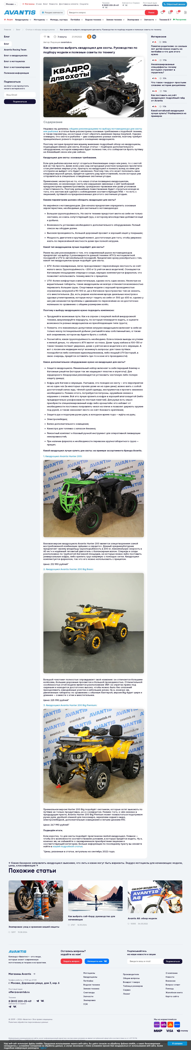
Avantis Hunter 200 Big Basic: (77, 569)
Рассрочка (181, 19)
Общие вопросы (131, 978)
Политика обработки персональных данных (28, 1022)
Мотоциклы (39, 20)
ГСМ (85, 1004)
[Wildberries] (163, 1024)
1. (44, 456)
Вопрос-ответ (173, 984)
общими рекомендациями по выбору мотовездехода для (102, 128)
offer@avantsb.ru (151, 5)
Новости (53, 4)
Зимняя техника (114, 20)
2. (44, 569)
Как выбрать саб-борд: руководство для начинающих (91, 918)
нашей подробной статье (67, 846)
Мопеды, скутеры (59, 20)
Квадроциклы (21, 20)
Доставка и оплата (68, 4)
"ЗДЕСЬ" (43, 1047)
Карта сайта (172, 996)
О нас (39, 4)
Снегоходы (89, 992)
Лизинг (126, 994)
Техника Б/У (165, 20)
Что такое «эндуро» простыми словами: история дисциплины (168, 84)
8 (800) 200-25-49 (110, 5)
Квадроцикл (52, 456)
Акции (10, 19)
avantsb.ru (66, 42)
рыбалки (53, 131)
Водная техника (93, 20)
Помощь (170, 988)
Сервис (127, 990)
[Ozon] (157, 1024)
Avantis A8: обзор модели (142, 918)
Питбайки (75, 20)
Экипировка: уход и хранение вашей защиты (34, 926)
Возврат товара (131, 982)
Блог (45, 4)
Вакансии (170, 981)
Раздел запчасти (54, 12)
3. (44, 705)
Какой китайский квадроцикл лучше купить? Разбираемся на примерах (168, 113)
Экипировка (133, 20)
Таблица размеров (133, 986)
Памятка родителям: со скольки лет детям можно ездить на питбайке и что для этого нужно (169, 50)
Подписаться (20, 101)
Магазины (30, 4)
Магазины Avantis (20, 973)
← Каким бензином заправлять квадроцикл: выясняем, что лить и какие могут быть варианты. (67, 862)
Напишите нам (94, 961)
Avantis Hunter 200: (71, 456)
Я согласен (177, 1043)
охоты (138, 128)
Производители (131, 974)
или (45, 131)
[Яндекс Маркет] (170, 1024)
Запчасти (149, 20)
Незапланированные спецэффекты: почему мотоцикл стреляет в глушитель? (163, 68)
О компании (171, 973)
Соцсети (84, 4)
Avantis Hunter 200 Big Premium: (79, 705)
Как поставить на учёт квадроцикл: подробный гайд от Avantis (168, 98)
